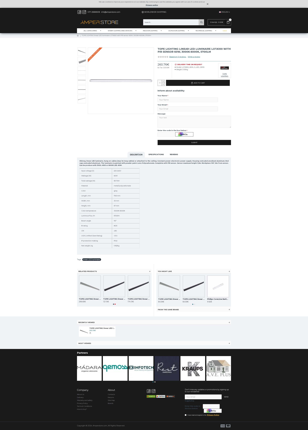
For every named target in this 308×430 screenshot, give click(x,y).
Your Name (162, 96)
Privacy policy (152, 5)
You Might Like (165, 271)
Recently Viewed (86, 322)
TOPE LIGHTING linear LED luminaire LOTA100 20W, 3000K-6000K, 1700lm (169, 299)
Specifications (156, 154)
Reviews (174, 154)
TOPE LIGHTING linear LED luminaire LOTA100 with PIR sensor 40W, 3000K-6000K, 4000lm (114, 299)
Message (161, 114)
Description (136, 154)
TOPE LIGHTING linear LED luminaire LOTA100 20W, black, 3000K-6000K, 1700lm (194, 299)
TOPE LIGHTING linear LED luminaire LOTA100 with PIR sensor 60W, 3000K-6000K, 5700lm (139, 299)
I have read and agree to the (203, 415)
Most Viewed (84, 343)
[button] (113, 304)
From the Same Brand (168, 310)
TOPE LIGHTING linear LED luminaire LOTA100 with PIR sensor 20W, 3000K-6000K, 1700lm (90, 299)
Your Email (162, 105)
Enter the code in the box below (172, 130)
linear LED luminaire (91, 259)
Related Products (87, 271)
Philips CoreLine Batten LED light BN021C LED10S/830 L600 (218, 299)
